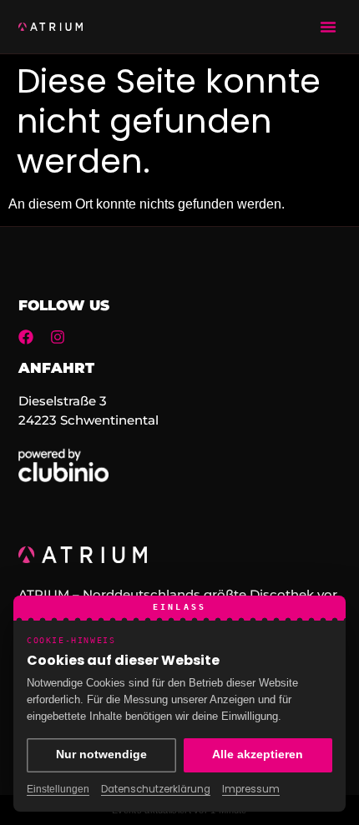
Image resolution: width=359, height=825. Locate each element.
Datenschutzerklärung (155, 789)
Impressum (251, 789)
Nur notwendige (101, 754)
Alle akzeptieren (257, 754)
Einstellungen (58, 789)
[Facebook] (25, 337)
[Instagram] (57, 337)
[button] (328, 26)
